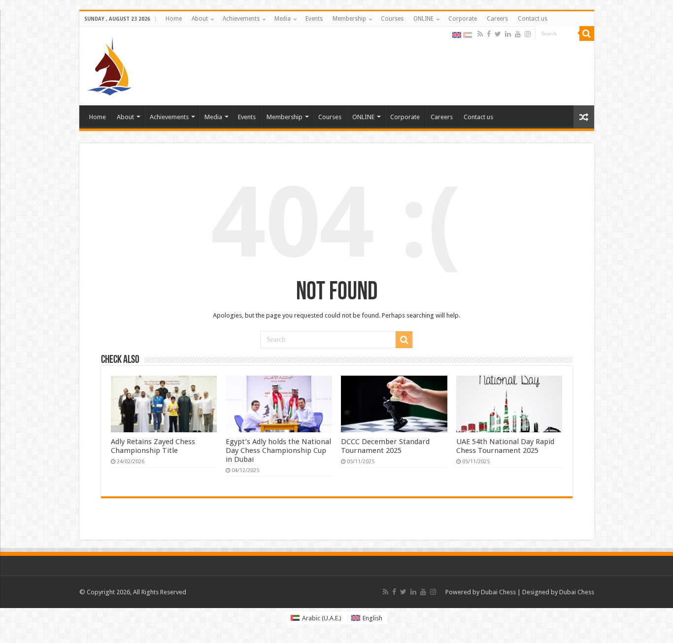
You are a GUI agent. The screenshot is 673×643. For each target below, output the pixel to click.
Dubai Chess (498, 592)
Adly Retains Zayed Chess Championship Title (153, 446)
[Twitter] (498, 34)
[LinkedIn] (508, 34)
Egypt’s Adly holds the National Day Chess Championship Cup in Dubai (278, 450)
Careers (497, 18)
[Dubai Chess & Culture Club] (109, 64)
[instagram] (528, 34)
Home (174, 18)
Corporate (462, 18)
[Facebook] (489, 34)
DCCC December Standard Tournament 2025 (385, 446)
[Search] (586, 33)
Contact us (532, 18)
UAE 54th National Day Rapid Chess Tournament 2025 (505, 446)
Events (314, 18)
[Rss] (480, 34)
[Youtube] (518, 34)
